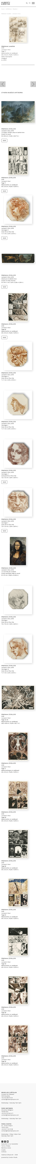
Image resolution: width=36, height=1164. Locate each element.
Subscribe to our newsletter (9, 1144)
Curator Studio (13, 1157)
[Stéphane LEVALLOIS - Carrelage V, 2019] (18, 405)
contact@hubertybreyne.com (10, 1099)
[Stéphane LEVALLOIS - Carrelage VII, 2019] (18, 649)
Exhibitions (9, 9)
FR (29, 3)
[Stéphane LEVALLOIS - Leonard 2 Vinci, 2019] (18, 161)
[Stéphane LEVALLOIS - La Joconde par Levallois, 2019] (18, 551)
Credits (3, 1150)
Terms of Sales (5, 1146)
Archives (3, 1151)
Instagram (5, 1142)
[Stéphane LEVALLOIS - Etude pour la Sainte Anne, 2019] (18, 258)
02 (5, 1074)
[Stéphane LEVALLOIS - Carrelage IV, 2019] (18, 209)
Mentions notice (6, 1148)
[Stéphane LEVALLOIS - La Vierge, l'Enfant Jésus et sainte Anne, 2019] (18, 112)
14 (12, 1074)
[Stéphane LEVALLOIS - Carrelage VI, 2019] (18, 356)
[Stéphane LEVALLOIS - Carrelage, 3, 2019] (18, 453)
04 (8, 1074)
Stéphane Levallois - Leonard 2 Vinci (11, 13)
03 (6, 1074)
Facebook (2, 1142)
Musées (15, 9)
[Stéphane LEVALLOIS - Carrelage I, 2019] (18, 600)
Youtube (8, 1142)
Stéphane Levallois (8, 46)
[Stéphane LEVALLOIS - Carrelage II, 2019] (18, 502)
